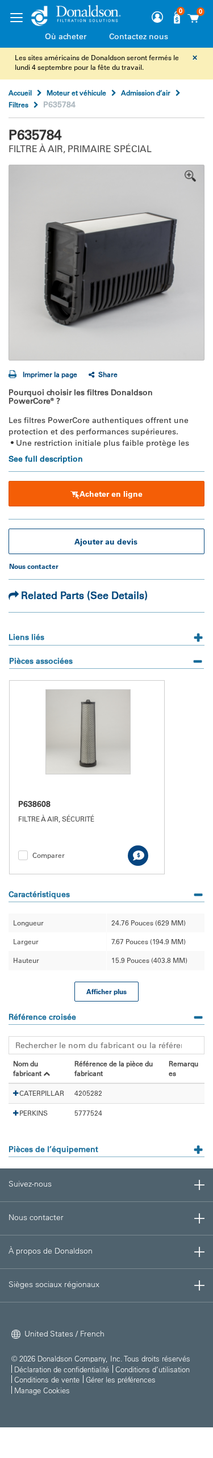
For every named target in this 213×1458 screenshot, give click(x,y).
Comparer (48, 855)
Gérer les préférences (121, 1379)
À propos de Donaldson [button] (51, 1251)
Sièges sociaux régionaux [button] (54, 1284)
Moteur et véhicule (76, 92)
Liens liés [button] (26, 637)
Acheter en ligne (111, 494)
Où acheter (65, 36)
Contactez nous (138, 36)
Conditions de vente (47, 1379)
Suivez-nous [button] (30, 1184)
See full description (46, 459)
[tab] (106, 633)
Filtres (18, 104)
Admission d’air (145, 92)
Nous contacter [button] (36, 1217)
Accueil (20, 92)
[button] (15, 1093)
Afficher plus (106, 991)
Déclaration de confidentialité (61, 1369)
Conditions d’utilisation (152, 1369)
